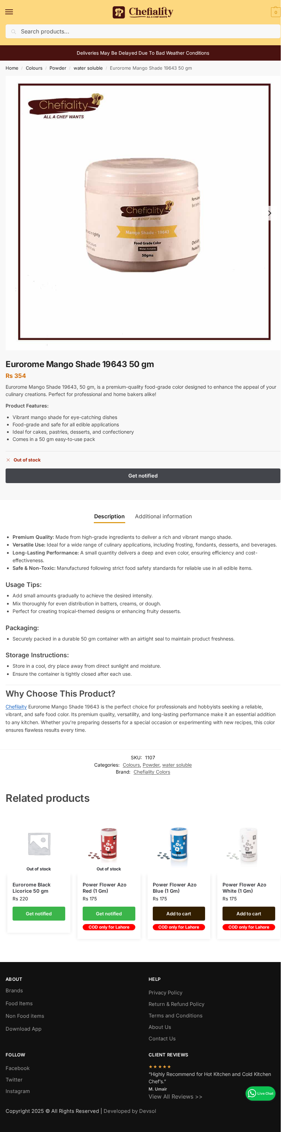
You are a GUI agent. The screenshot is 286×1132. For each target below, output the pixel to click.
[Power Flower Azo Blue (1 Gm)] (179, 843)
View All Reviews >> (176, 1096)
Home (12, 68)
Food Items (19, 1003)
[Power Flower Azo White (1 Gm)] (248, 843)
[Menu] (15, 12)
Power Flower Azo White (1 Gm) (244, 888)
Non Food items (26, 1016)
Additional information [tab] (163, 516)
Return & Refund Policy (176, 1004)
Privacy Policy (165, 993)
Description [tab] (109, 516)
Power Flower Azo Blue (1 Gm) (175, 888)
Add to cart (178, 913)
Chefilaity (16, 707)
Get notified (39, 913)
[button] (275, 12)
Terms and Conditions (176, 1016)
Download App (24, 1029)
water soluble (88, 68)
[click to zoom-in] (143, 213)
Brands (14, 990)
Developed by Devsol (130, 1111)
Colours (34, 68)
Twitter (14, 1080)
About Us (160, 1027)
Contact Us (162, 1039)
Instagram (18, 1091)
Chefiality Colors (152, 772)
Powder (58, 68)
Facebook (18, 1068)
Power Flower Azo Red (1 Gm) (105, 888)
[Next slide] (269, 213)
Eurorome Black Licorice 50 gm (32, 888)
